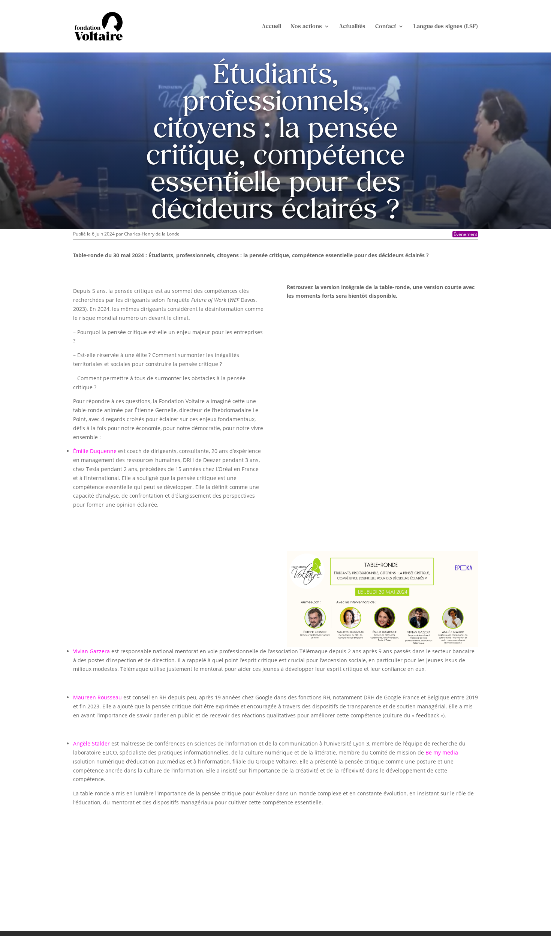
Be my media (441, 752)
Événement (465, 234)
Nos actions (306, 26)
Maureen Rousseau (97, 697)
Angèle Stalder (91, 743)
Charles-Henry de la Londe (152, 234)
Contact (385, 26)
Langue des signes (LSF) (445, 26)
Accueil (271, 26)
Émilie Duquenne (95, 450)
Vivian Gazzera (91, 651)
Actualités (352, 26)
